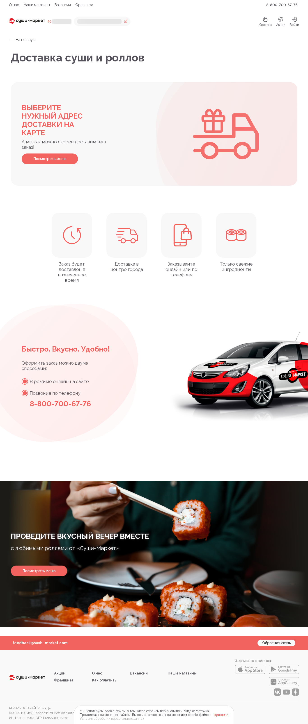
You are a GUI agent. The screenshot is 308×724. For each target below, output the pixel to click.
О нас (14, 5)
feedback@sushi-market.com (40, 643)
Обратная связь (276, 643)
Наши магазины (36, 5)
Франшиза (84, 5)
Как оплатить (104, 680)
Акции (280, 25)
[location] (59, 21)
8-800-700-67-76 (282, 5)
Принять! (221, 715)
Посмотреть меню (50, 159)
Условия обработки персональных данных (112, 718)
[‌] (102, 21)
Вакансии (62, 5)
